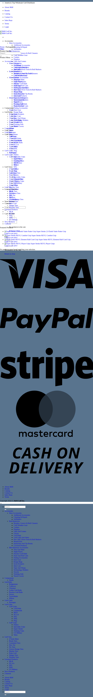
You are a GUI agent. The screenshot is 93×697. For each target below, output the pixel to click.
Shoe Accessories (15, 43)
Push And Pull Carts (21, 106)
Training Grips (19, 181)
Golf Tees (8, 167)
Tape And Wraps (20, 118)
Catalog (7, 14)
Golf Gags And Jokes (21, 88)
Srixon (11, 124)
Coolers (16, 57)
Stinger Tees (13, 185)
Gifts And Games (20, 61)
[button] (2, 49)
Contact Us (9, 17)
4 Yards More (14, 189)
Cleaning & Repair (20, 47)
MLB (16, 163)
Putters (16, 155)
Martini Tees (13, 201)
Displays (17, 59)
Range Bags (18, 112)
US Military (18, 163)
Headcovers (18, 92)
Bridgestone (13, 114)
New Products (10, 671)
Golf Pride (17, 138)
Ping (15, 151)
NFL (15, 167)
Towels (16, 122)
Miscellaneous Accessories (18, 98)
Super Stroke (18, 179)
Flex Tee (12, 195)
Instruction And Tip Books (23, 94)
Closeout (8, 224)
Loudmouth (18, 161)
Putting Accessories (21, 108)
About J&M (9, 7)
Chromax (12, 138)
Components (9, 108)
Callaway (12, 116)
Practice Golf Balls (20, 84)
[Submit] (5, 509)
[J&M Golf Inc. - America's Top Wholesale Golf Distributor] (6, 32)
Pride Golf (13, 183)
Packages (12, 132)
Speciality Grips (19, 157)
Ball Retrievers (14, 51)
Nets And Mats (19, 100)
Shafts (11, 110)
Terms (7, 24)
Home (2, 47)
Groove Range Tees (16, 199)
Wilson (11, 149)
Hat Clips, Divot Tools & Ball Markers (27, 69)
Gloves (16, 84)
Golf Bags (17, 86)
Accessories (9, 41)
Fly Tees (12, 197)
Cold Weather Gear (20, 55)
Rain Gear (17, 110)
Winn (15, 185)
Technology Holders (21, 120)
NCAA (16, 145)
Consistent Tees (14, 193)
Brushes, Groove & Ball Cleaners (26, 53)
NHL (15, 149)
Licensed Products (20, 96)
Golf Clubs (8, 130)
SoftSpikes (17, 49)
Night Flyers (18, 102)
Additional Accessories (22, 45)
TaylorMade (13, 126)
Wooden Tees (14, 187)
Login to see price (11, 233)
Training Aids (18, 124)
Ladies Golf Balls (15, 140)
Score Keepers (19, 114)
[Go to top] (1, 503)
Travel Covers (19, 126)
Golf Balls (8, 112)
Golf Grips (8, 134)
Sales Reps (8, 20)
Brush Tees (13, 171)
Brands (7, 11)
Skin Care (17, 116)
